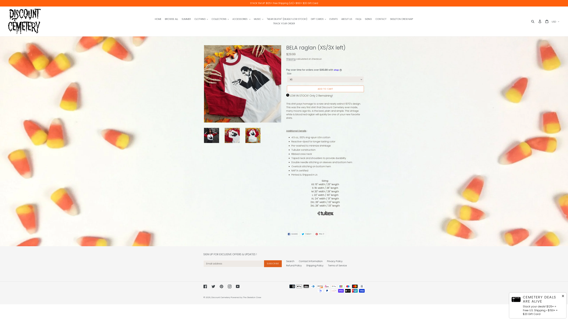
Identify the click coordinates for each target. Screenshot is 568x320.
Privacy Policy (335, 261)
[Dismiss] (563, 296)
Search (290, 261)
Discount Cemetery (220, 297)
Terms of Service (337, 265)
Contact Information (311, 261)
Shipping (291, 58)
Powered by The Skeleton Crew (246, 297)
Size (289, 73)
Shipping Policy (314, 265)
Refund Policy (294, 265)
